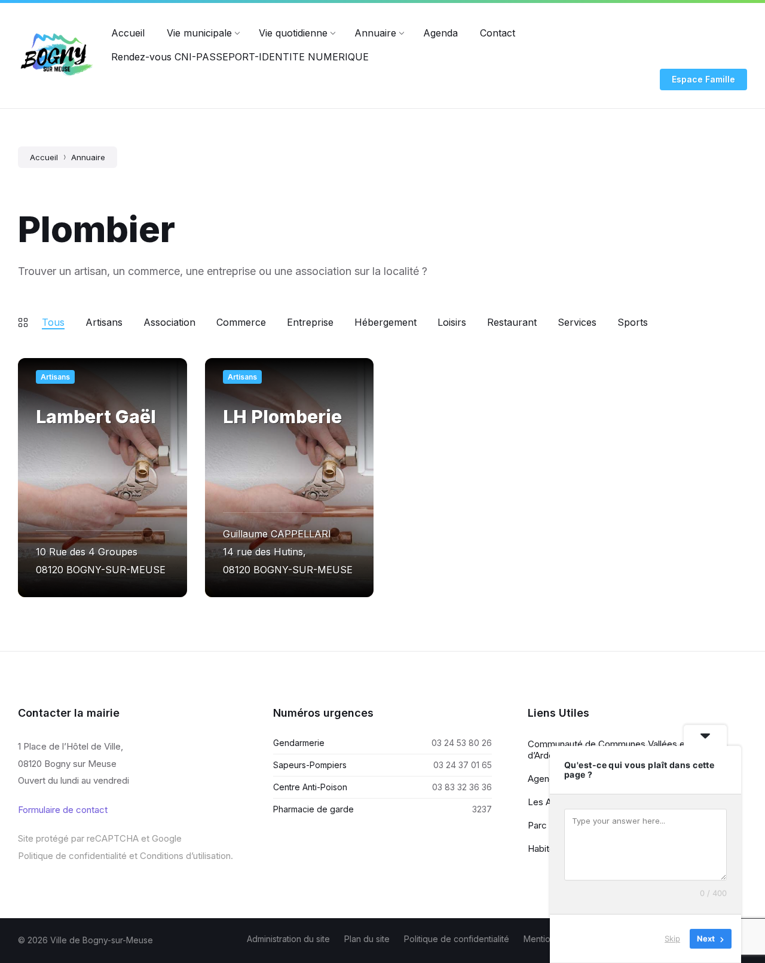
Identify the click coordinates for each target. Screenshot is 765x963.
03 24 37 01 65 (462, 765)
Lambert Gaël (96, 416)
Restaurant (512, 322)
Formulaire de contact (63, 809)
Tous (53, 322)
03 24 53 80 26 (462, 743)
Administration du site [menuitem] (288, 939)
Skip (672, 938)
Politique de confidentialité (72, 855)
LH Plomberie (282, 416)
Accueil (44, 157)
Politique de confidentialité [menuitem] (456, 939)
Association (169, 322)
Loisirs (451, 322)
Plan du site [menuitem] (367, 939)
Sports (632, 322)
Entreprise (310, 322)
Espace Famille (703, 79)
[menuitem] (128, 33)
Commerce (241, 322)
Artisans (104, 322)
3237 (482, 809)
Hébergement (385, 322)
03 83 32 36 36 (462, 787)
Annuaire (88, 157)
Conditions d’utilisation (185, 855)
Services (577, 322)
